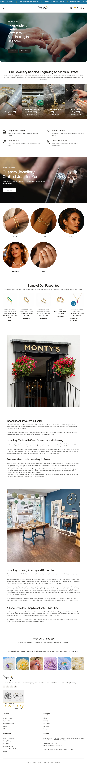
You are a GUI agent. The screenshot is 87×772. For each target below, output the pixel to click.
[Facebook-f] (4, 686)
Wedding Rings (11, 311)
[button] (83, 8)
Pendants (64, 309)
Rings (5, 311)
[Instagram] (7, 686)
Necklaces (57, 309)
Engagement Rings (9, 309)
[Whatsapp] (15, 686)
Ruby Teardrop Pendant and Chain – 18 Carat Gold (60, 313)
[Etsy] (11, 686)
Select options (43, 321)
